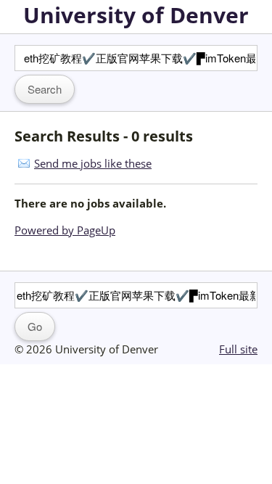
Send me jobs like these (93, 163)
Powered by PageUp (65, 230)
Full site (238, 349)
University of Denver (136, 15)
